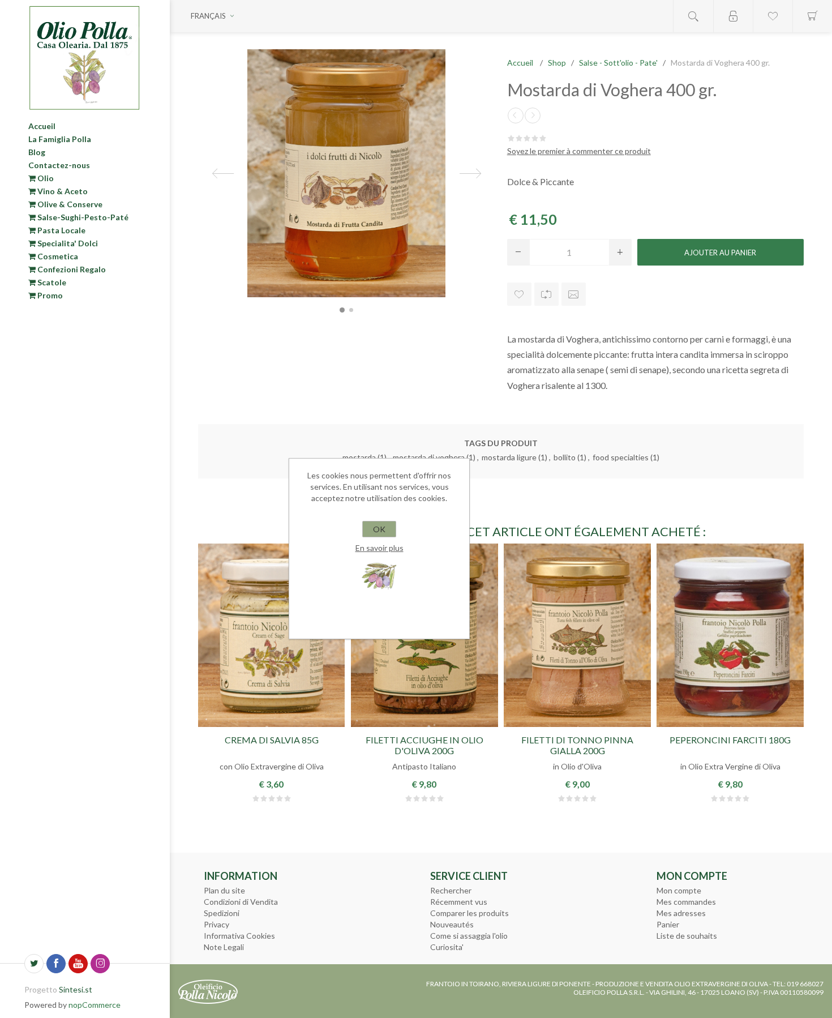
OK (379, 529)
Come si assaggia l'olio (469, 935)
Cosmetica (57, 256)
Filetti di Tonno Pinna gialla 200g (577, 745)
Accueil (41, 126)
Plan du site (224, 890)
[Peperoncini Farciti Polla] (730, 635)
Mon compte (679, 890)
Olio (45, 178)
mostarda (359, 457)
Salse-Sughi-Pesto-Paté (82, 217)
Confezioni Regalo (71, 269)
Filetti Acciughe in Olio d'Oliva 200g (424, 745)
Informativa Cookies (239, 935)
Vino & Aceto (62, 191)
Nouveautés (452, 924)
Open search (693, 16)
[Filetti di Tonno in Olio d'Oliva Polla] (577, 635)
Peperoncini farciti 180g (730, 739)
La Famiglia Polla (59, 139)
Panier (668, 924)
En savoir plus (379, 548)
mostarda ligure (509, 457)
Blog (36, 152)
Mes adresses (681, 913)
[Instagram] (100, 963)
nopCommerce (94, 1005)
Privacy (216, 924)
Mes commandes (686, 901)
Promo (49, 295)
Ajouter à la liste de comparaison (546, 294)
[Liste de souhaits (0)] (772, 16)
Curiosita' (447, 947)
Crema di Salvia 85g (272, 739)
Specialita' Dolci (67, 243)
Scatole (51, 282)
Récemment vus (458, 901)
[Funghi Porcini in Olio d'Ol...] (533, 115)
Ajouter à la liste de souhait (519, 294)
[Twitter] (34, 963)
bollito (565, 457)
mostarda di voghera (429, 457)
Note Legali (224, 947)
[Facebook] (56, 963)
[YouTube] (78, 963)
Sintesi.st (75, 989)
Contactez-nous (59, 165)
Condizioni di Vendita (241, 901)
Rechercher (450, 890)
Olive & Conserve (69, 204)
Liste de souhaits (687, 935)
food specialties (621, 457)
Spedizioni (221, 913)
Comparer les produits (469, 913)
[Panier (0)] (812, 16)
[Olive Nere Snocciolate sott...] (516, 115)
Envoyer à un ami (573, 294)
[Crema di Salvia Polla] (271, 635)
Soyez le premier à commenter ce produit (579, 151)
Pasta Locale (60, 230)
